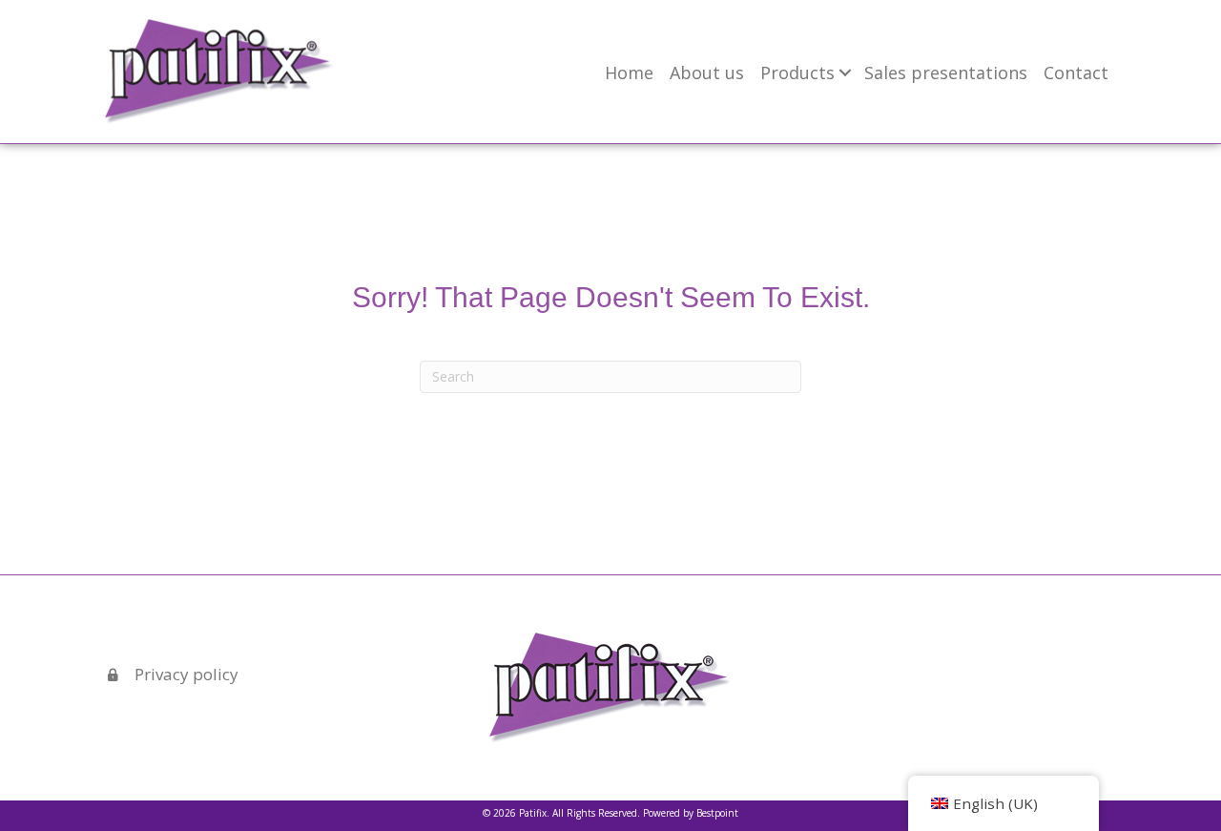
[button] (845, 72)
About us (707, 72)
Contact (1076, 72)
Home (629, 72)
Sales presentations (945, 72)
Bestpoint (717, 813)
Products (797, 72)
